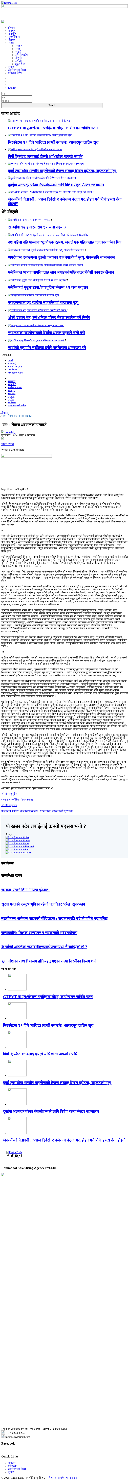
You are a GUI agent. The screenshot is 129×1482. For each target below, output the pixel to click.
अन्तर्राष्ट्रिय (14, 36)
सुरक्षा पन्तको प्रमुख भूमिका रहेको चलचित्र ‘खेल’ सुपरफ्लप (43, 904)
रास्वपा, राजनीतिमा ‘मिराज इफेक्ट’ (25, 890)
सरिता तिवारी (7, 444)
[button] (64, 1428)
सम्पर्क (61, 1477)
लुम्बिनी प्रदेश (21, 54)
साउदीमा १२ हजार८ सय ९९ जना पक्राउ (37, 227)
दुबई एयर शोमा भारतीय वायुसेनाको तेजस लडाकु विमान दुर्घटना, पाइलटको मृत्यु (62, 171)
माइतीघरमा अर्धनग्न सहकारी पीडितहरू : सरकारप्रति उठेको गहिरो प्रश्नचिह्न (54, 918)
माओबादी (12, 363)
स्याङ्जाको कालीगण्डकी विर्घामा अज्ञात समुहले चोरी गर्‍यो (46, 332)
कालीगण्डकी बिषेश (17, 70)
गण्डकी (18, 51)
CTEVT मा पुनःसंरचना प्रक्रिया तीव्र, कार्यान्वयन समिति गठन (53, 128)
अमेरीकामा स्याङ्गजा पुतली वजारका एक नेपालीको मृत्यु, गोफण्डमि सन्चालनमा (61, 257)
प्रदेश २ (19, 48)
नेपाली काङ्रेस (15, 366)
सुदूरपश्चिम (20, 63)
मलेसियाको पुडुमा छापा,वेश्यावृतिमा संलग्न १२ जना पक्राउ (48, 287)
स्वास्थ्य (11, 393)
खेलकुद (11, 39)
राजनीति (12, 33)
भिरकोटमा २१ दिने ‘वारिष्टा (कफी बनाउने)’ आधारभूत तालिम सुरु (53, 142)
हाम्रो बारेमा (71, 1477)
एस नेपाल (12, 369)
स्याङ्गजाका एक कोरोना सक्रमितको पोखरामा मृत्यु (43, 302)
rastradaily (10, 432)
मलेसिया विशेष (15, 73)
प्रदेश (11, 42)
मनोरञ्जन (12, 1466)
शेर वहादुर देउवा (15, 372)
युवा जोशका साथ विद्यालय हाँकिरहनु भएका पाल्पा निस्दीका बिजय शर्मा (48, 961)
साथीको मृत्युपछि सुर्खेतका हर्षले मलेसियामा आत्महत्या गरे (47, 347)
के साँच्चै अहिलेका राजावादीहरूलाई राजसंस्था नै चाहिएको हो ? (44, 947)
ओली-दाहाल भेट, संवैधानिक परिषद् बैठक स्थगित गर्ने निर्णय (49, 317)
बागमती (18, 57)
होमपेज (11, 27)
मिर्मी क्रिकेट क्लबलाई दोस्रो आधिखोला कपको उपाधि (45, 156)
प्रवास (11, 66)
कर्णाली (18, 60)
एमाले (10, 360)
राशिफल (12, 402)
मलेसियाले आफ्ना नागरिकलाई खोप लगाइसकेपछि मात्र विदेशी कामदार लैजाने (61, 272)
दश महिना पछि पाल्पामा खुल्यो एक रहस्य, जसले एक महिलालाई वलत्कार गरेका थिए (64, 242)
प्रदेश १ (19, 45)
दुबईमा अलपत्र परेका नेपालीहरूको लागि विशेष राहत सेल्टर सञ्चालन (56, 185)
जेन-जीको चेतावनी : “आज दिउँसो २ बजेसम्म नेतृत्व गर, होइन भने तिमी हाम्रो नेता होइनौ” (65, 1140)
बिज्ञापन (52, 1477)
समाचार (11, 30)
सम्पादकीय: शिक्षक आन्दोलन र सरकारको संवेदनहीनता (39, 933)
